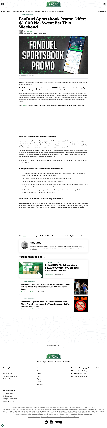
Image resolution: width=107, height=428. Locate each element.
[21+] (46, 422)
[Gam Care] (51, 422)
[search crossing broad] (104, 4)
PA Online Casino (8, 393)
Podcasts (58, 362)
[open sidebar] (2, 4)
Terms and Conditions (10, 376)
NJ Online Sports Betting (79, 376)
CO (20, 162)
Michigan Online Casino (10, 399)
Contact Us (66, 362)
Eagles (39, 371)
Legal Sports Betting (26, 14)
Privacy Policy (7, 373)
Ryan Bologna (49, 274)
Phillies (39, 373)
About (39, 362)
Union (39, 381)
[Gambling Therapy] (58, 422)
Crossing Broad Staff (27, 292)
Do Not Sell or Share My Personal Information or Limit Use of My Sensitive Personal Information (53, 417)
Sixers (39, 376)
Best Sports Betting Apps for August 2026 (85, 368)
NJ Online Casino (8, 396)
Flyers (39, 379)
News (39, 368)
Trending (40, 384)
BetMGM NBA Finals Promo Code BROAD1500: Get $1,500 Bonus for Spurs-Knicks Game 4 (62, 268)
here (24, 105)
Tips (44, 362)
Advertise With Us (52, 346)
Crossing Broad (8, 368)
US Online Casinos (9, 390)
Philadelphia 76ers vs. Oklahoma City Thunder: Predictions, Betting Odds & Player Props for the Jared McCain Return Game (45, 286)
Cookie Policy (7, 379)
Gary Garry (29, 31)
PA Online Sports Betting (79, 371)
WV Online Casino (8, 401)
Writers (50, 362)
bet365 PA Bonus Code (78, 373)
